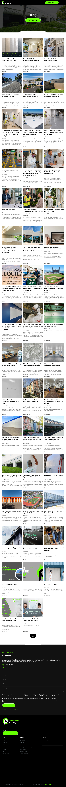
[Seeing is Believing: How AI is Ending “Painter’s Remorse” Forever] (54, 235)
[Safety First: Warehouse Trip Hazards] (12, 158)
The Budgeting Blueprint (8, 209)
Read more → (5, 71)
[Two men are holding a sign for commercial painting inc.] (33, 607)
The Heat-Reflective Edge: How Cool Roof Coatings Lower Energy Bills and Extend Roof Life (32, 132)
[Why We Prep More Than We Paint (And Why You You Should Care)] (12, 463)
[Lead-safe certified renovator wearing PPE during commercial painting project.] (33, 313)
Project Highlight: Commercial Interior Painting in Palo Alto (31, 59)
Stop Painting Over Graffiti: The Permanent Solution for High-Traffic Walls (10, 439)
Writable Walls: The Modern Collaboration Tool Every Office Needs (10, 401)
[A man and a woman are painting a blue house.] (54, 571)
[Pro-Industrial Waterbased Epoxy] (54, 388)
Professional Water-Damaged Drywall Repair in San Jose (31, 476)
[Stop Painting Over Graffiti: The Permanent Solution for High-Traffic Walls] (12, 426)
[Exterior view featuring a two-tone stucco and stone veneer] (33, 388)
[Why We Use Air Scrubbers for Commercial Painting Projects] (54, 352)
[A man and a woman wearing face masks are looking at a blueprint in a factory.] (54, 535)
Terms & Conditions (13, 709)
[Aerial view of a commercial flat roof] (33, 119)
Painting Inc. (8, 3)
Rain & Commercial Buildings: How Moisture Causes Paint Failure (32, 364)
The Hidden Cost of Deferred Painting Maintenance (52, 59)
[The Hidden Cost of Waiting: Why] (54, 426)
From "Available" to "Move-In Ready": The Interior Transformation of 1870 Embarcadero (10, 249)
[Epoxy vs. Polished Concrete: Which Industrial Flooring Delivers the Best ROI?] (54, 119)
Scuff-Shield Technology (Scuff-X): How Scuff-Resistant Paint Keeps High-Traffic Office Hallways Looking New (12, 133)
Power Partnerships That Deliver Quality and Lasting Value (32, 619)
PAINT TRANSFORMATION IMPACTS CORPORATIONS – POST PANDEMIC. (54, 548)
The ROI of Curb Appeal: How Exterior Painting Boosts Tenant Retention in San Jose (32, 439)
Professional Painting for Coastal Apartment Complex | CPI (11, 548)
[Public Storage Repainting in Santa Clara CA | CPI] (12, 499)
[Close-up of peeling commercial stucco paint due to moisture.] (33, 352)
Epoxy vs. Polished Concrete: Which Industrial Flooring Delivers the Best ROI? (53, 132)
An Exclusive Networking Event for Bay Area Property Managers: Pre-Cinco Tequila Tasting (11, 288)
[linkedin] (9, 730)
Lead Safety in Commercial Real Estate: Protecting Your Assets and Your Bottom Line (33, 326)
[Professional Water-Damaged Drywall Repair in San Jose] (33, 463)
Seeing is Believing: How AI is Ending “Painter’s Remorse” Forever (54, 248)
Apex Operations (48, 784)
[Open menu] (63, 3)
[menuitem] (10, 740)
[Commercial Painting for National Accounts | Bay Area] (54, 313)
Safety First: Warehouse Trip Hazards (10, 171)
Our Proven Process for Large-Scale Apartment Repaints (31, 400)
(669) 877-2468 (9, 664)
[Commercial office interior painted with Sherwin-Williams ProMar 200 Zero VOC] (12, 235)
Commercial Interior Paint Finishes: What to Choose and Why (12, 59)
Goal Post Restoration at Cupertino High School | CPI (33, 512)
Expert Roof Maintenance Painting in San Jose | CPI (54, 512)
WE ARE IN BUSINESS (29, 583)
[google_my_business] (13, 730)
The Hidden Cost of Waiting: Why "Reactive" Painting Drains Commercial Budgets (53, 439)
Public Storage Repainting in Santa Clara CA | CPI (11, 512)
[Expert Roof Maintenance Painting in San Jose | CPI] (54, 499)
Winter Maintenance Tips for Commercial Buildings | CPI (10, 584)
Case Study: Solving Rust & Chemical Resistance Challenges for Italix (53, 401)
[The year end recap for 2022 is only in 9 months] (33, 571)
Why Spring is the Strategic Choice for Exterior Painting (54, 210)
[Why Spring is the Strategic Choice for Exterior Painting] (54, 198)
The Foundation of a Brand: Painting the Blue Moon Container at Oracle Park (53, 288)
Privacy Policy (5, 709)
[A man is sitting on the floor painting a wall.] (12, 607)
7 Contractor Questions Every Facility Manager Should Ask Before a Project (52, 171)
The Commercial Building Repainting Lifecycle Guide (30, 95)
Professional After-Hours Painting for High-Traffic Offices (11, 364)
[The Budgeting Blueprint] (12, 198)
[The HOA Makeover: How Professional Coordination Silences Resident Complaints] (33, 198)
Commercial (8, 2)
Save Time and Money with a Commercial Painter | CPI (10, 619)
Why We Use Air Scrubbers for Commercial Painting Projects (52, 364)
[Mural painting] (54, 463)
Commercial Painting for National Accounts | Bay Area (53, 325)
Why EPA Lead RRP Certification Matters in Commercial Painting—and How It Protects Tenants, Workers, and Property (32, 172)
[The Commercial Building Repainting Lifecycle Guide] (33, 83)
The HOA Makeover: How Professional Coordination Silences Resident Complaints (33, 211)
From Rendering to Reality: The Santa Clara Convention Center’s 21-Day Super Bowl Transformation (33, 249)
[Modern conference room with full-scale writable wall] (12, 388)
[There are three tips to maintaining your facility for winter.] (12, 571)
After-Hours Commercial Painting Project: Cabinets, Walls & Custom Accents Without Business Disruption (11, 327)
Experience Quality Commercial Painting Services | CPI (53, 584)
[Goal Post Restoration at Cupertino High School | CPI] (33, 499)
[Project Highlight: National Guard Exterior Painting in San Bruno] (54, 83)
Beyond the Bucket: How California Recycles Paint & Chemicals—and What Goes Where (33, 288)
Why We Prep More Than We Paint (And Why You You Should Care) (11, 476)
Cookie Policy (60, 748)
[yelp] (11, 730)
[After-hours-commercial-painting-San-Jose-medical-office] (12, 352)
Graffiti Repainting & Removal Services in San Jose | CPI (31, 548)
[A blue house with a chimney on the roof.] (12, 535)
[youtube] (7, 730)
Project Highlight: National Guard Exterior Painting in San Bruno (53, 95)
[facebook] (3, 730)
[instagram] (5, 730)
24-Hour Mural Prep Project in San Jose (53, 476)
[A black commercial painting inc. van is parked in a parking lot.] (33, 535)
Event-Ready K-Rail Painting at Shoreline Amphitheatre (10, 95)
